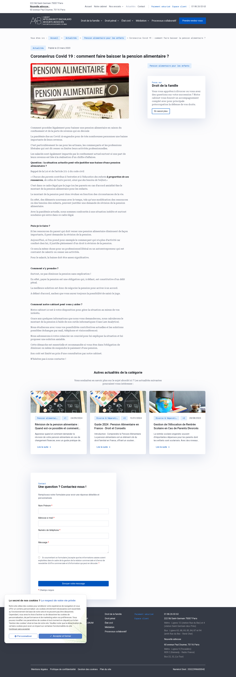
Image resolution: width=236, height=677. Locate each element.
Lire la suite (42, 447)
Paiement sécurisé (160, 6)
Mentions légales (39, 669)
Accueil (88, 6)
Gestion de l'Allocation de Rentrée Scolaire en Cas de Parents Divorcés (176, 426)
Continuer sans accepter (19, 629)
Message (43, 542)
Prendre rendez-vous (192, 20)
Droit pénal (110, 20)
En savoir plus (161, 111)
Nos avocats (115, 6)
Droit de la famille (90, 20)
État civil (126, 20)
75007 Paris (46, 3)
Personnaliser (24, 636)
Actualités (130, 6)
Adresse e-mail (46, 518)
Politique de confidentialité (63, 669)
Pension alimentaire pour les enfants (104, 38)
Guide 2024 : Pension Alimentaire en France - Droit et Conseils (116, 426)
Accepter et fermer (61, 636)
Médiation (141, 20)
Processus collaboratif (164, 20)
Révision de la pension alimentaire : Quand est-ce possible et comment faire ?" (57, 426)
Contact (141, 6)
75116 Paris (47, 9)
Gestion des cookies (88, 669)
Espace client (179, 6)
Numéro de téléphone (49, 530)
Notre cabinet (100, 6)
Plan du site (105, 669)
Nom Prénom (45, 505)
